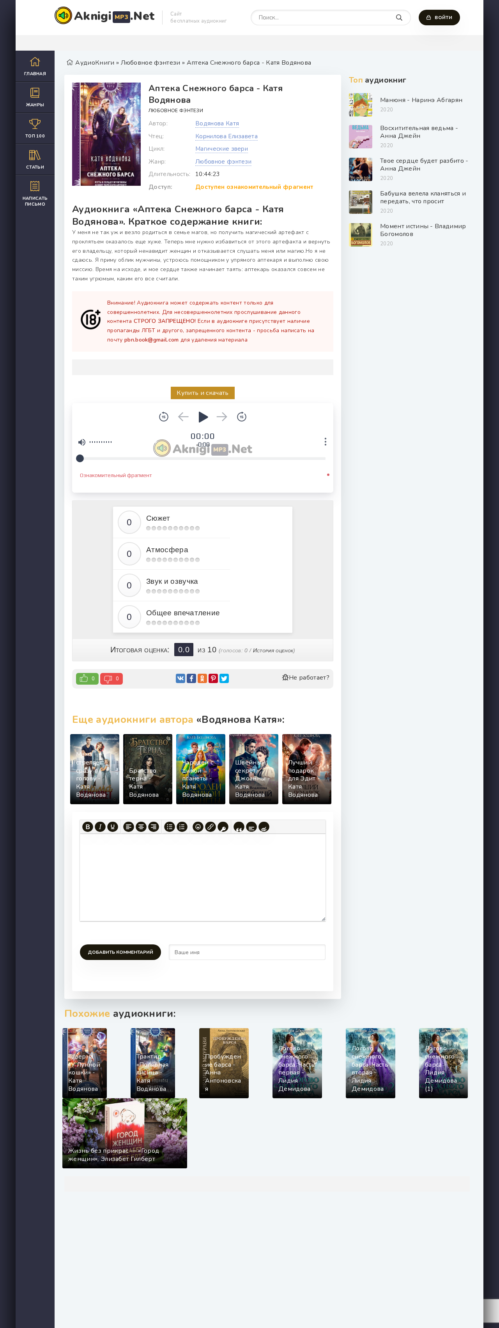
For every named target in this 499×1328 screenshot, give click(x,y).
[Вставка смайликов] (198, 827)
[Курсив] (100, 827)
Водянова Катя (217, 123)
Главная (35, 74)
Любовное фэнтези (176, 110)
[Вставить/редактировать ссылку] (210, 827)
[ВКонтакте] (180, 678)
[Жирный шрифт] (87, 827)
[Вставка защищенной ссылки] (223, 827)
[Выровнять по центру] (141, 827)
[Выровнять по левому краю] (128, 827)
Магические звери (221, 149)
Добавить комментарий (120, 952)
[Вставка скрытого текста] (263, 827)
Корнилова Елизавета (226, 136)
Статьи (35, 167)
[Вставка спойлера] (251, 827)
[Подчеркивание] (112, 827)
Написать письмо (35, 201)
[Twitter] (224, 678)
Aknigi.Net (114, 16)
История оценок (273, 650)
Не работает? (309, 677)
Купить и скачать (202, 393)
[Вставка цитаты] (239, 827)
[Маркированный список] (169, 827)
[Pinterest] (213, 678)
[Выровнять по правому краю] (153, 827)
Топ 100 (35, 136)
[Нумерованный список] (182, 827)
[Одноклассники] (202, 678)
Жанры (35, 105)
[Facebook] (191, 678)
